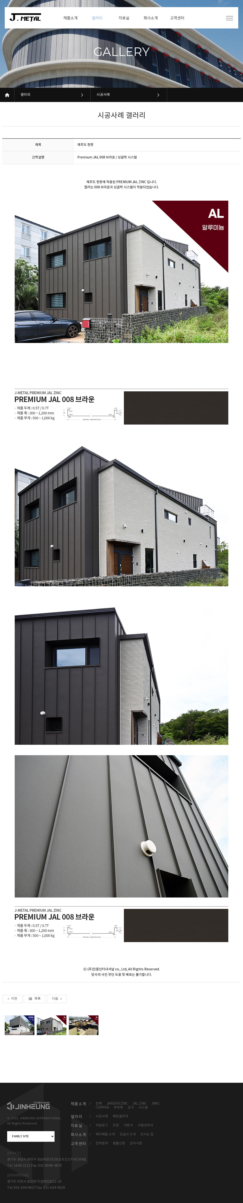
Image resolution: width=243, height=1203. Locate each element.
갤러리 (25, 95)
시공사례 (103, 95)
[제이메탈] (27, 17)
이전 (14, 999)
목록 (37, 999)
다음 (55, 999)
